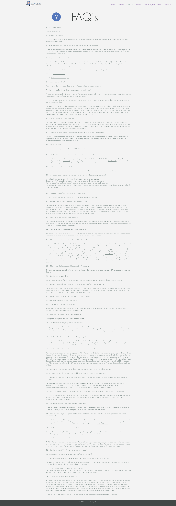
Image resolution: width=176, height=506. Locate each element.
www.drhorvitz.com (59, 74)
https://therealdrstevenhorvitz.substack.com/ (59, 387)
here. (68, 399)
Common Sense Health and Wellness (57, 361)
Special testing (109, 254)
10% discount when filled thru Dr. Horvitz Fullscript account (95, 359)
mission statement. (102, 424)
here (85, 86)
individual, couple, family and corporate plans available (71, 462)
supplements (66, 161)
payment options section (79, 472)
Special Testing (112, 161)
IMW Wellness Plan (55, 171)
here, (71, 96)
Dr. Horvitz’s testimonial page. (60, 78)
